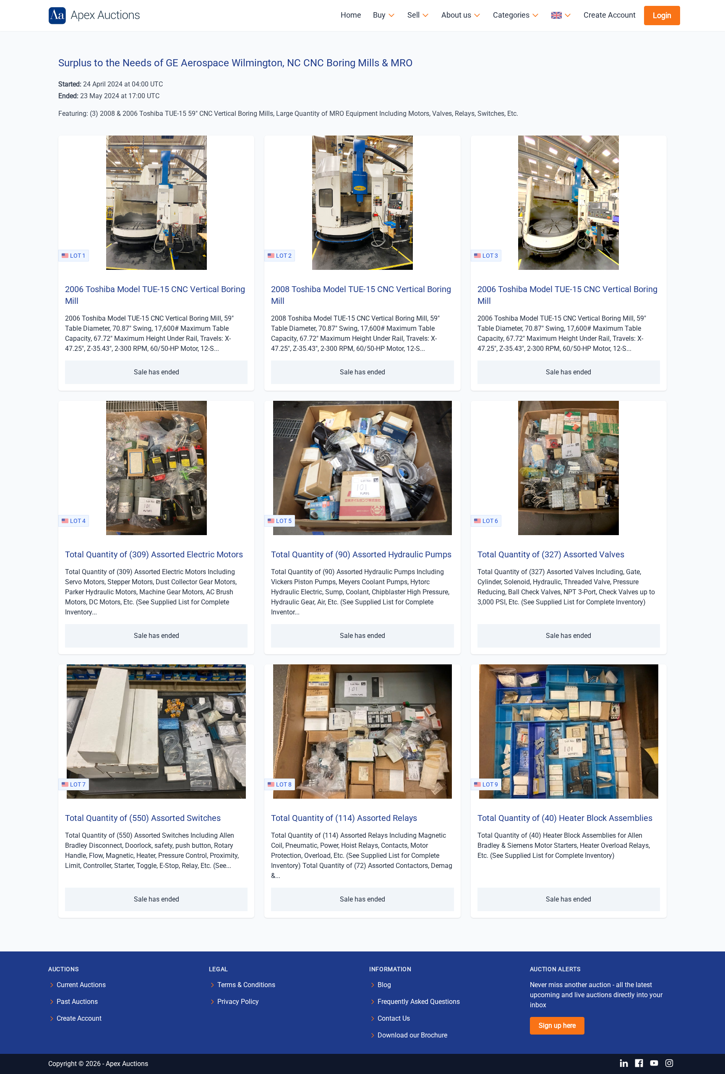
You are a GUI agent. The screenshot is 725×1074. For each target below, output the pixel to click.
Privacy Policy (238, 1002)
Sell (413, 14)
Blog (384, 985)
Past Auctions (77, 1002)
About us (456, 14)
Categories (511, 14)
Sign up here (557, 1026)
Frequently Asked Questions (419, 1002)
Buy (379, 14)
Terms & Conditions (246, 985)
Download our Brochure (412, 1035)
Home (351, 14)
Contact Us (394, 1018)
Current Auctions (81, 985)
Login (662, 15)
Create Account (610, 14)
